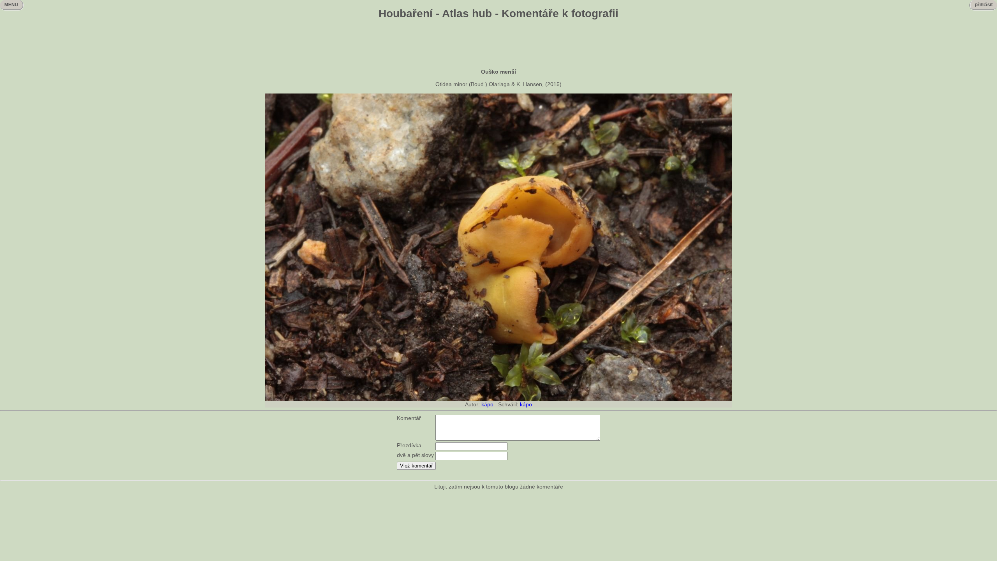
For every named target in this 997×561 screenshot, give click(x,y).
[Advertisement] (498, 44)
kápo (487, 404)
